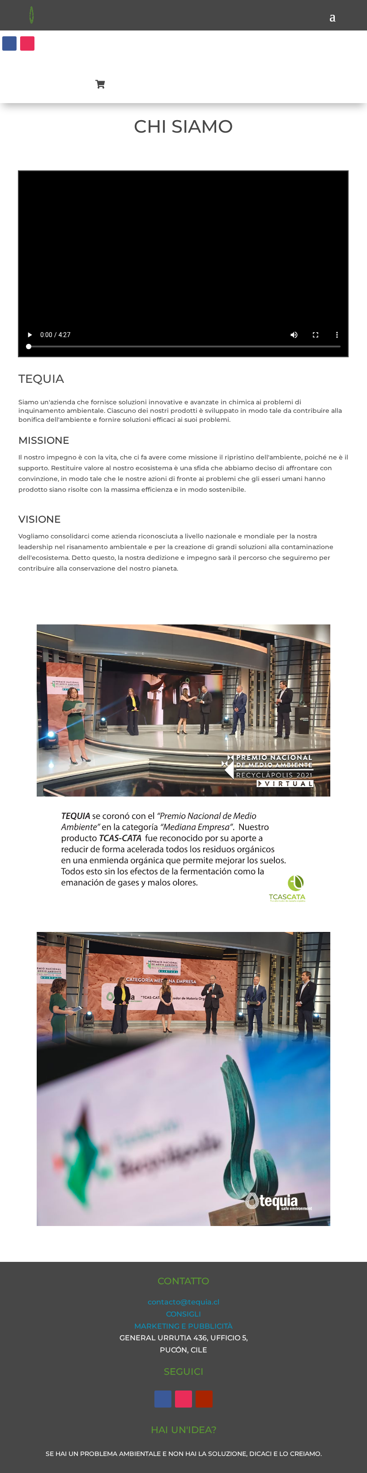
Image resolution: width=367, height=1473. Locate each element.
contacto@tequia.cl (183, 1302)
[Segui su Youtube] (204, 1399)
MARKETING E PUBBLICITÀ (183, 1326)
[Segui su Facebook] (9, 43)
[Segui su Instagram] (27, 43)
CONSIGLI (183, 1314)
